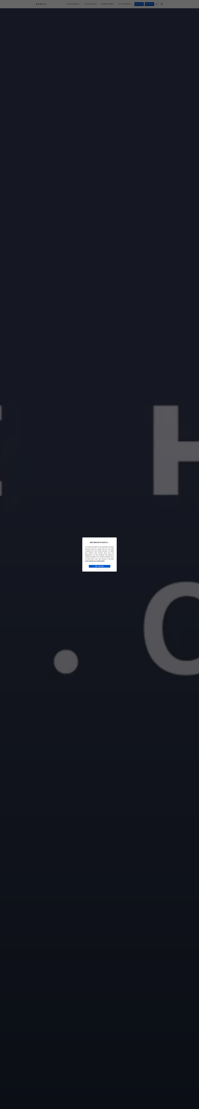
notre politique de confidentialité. (95, 561)
